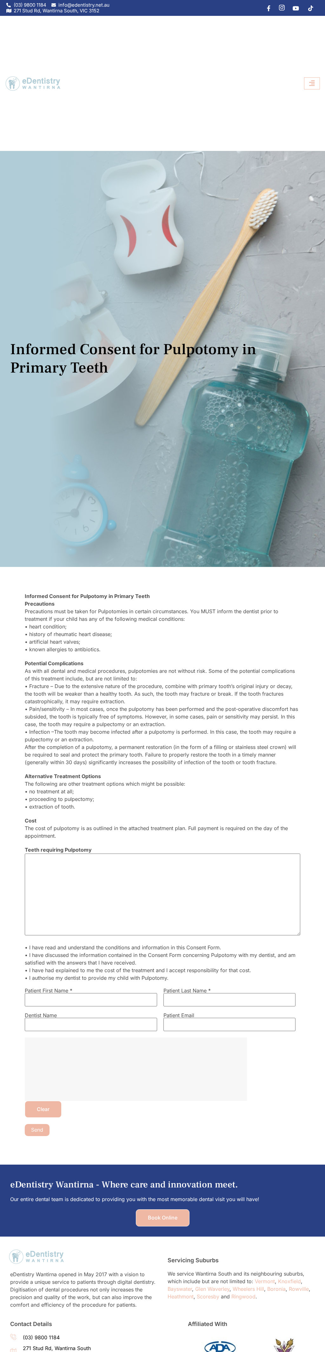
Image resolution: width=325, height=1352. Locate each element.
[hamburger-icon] (312, 83)
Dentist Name (41, 1015)
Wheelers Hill (248, 1289)
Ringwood (243, 1296)
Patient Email (178, 1015)
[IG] (280, 8)
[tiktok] (308, 8)
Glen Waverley (212, 1289)
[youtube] (294, 8)
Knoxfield (289, 1281)
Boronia (276, 1289)
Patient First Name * (48, 991)
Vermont (265, 1281)
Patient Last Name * (187, 991)
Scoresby (208, 1296)
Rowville (299, 1289)
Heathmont (181, 1296)
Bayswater (180, 1289)
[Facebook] (265, 8)
